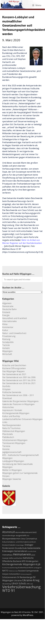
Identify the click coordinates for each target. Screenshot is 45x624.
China (23, 538)
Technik (6, 345)
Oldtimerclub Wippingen (13, 431)
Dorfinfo (6, 386)
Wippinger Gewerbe (11, 479)
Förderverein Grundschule (14, 548)
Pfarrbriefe (7, 434)
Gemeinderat (20, 551)
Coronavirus (31, 538)
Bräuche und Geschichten (14, 365)
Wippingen (7, 351)
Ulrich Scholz (18, 583)
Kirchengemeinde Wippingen (15, 413)
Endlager (29, 544)
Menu (38, 5)
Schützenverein (9, 577)
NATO (5, 570)
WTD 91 (8, 590)
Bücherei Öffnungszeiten (14, 368)
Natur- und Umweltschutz (14, 333)
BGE (28, 535)
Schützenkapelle (25, 574)
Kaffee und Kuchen (15, 558)
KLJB (38, 564)
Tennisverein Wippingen (13, 443)
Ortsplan (6, 389)
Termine (6, 446)
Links (4, 422)
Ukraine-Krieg (30, 580)
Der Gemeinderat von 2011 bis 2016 (19, 380)
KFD (24, 561)
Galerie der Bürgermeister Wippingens (20, 401)
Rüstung (6, 339)
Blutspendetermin (11, 538)
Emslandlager (19, 545)
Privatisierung (8, 336)
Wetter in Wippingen (12, 470)
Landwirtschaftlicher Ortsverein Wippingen (22, 419)
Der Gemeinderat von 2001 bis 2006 (19, 377)
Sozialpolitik (8, 342)
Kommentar (7, 327)
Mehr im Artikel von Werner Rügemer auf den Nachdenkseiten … (22, 243)
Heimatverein (22, 554)
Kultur (5, 330)
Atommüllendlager (8, 536)
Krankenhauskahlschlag (9, 568)
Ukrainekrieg (6, 584)
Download (7, 398)
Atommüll (8, 532)
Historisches (8, 407)
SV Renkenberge (25, 577)
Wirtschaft (7, 354)
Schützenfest (14, 574)
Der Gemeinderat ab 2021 (14, 374)
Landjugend (37, 568)
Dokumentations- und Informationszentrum (19, 542)
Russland (22, 570)
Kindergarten (32, 561)
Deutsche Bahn (9, 309)
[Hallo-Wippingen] (21, 7)
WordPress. (28, 615)
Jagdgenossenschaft (11, 452)
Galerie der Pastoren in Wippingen (18, 404)
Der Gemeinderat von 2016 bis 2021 (19, 383)
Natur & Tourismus (11, 428)
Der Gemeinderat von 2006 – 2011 (18, 395)
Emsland (6, 312)
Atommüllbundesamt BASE (26, 532)
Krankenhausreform (25, 568)
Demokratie (7, 306)
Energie (5, 315)
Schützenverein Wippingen (14, 440)
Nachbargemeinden (11, 425)
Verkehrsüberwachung (21, 586)
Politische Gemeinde (11, 392)
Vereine (5, 449)
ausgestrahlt (21, 535)
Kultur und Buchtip (11, 416)
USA (31, 584)
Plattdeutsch (8, 437)
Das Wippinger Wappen (13, 371)
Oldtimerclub (13, 571)
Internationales (9, 321)
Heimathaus (7, 554)
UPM (28, 584)
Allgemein (6, 303)
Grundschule (31, 551)
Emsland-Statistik (8, 545)
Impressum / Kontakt (12, 410)
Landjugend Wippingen (13, 461)
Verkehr (6, 348)
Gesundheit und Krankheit (14, 318)
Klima (4, 324)
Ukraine (18, 580)
